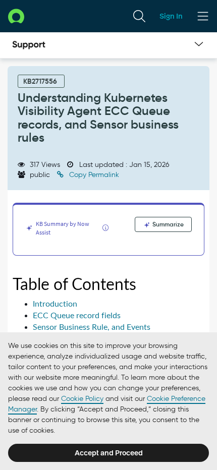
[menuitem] (139, 16)
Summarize (167, 224)
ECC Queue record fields (77, 315)
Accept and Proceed (109, 452)
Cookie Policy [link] (82, 398)
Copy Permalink (93, 174)
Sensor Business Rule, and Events (91, 327)
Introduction (55, 304)
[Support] (28, 45)
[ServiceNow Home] (16, 16)
